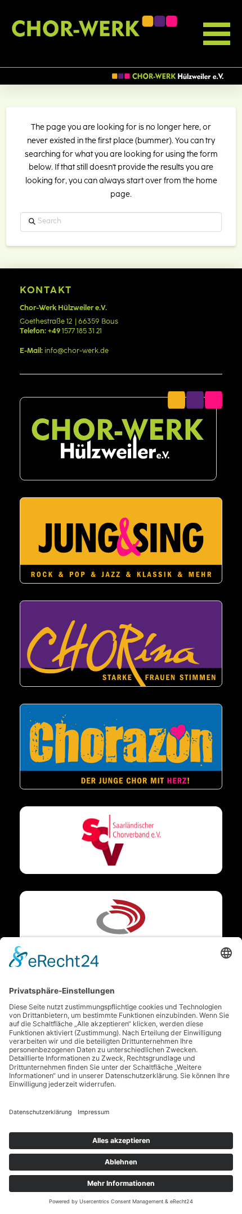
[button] (190, 33)
